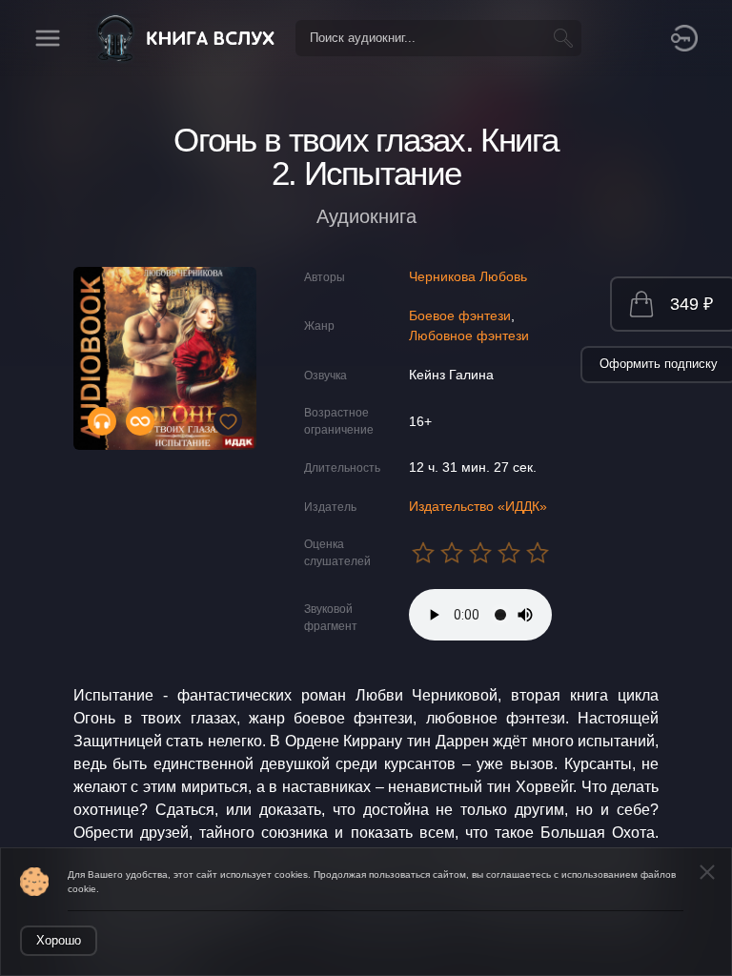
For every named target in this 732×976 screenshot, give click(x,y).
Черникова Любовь (468, 276)
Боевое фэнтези (460, 315)
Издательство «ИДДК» (478, 506)
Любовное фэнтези (469, 335)
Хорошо (58, 940)
